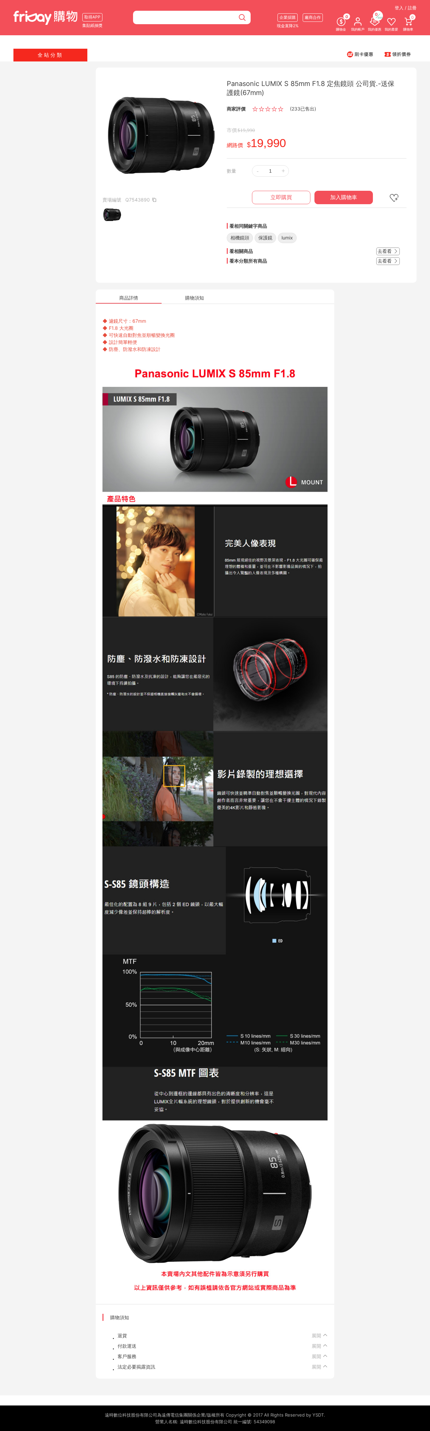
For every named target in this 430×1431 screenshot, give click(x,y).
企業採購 (288, 17)
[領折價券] (398, 54)
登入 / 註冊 (406, 7)
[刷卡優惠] (360, 54)
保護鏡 (265, 237)
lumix (287, 237)
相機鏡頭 (239, 237)
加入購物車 (343, 197)
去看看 (385, 251)
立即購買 (281, 197)
